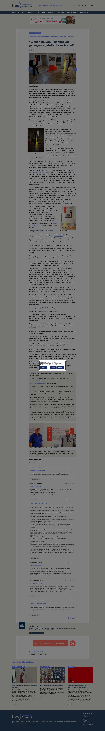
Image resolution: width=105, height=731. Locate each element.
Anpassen (44, 367)
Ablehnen (53, 367)
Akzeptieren (60, 367)
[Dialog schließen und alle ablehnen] (65, 362)
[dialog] (52, 365)
